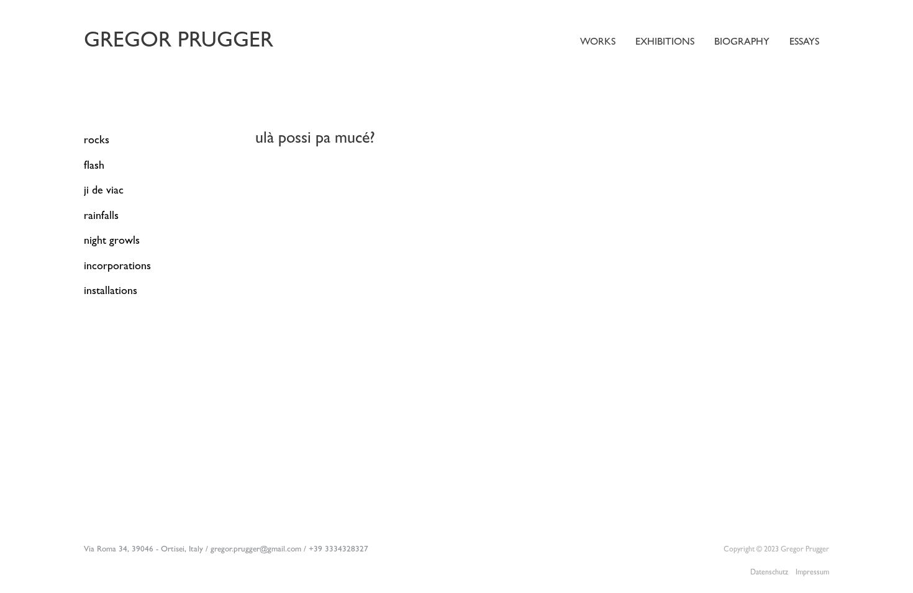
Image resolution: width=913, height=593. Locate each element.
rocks (96, 141)
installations (110, 292)
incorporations (117, 267)
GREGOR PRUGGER (178, 42)
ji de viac (104, 191)
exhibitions (664, 43)
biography (742, 43)
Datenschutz (769, 573)
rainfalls (101, 217)
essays (804, 43)
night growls (112, 241)
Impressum (812, 573)
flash (94, 166)
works (597, 43)
